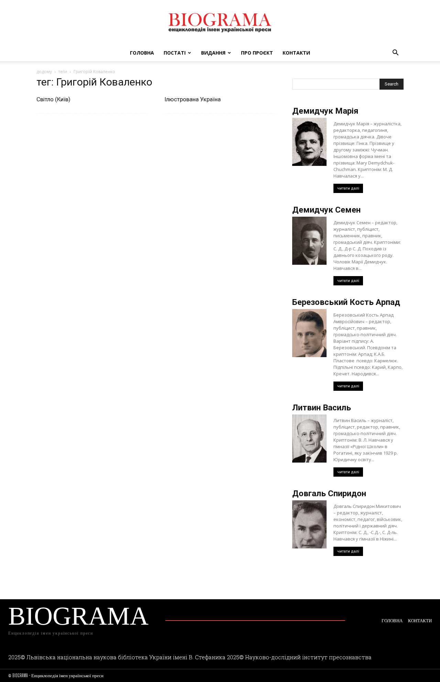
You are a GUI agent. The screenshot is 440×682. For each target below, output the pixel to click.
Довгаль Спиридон (329, 493)
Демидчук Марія (325, 111)
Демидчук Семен (326, 210)
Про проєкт (257, 52)
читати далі (348, 188)
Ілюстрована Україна (192, 99)
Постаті (175, 52)
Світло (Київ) (53, 99)
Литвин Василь (321, 407)
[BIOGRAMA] (220, 22)
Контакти (296, 52)
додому (44, 72)
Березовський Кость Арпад (346, 302)
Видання (213, 52)
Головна (142, 52)
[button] (395, 53)
